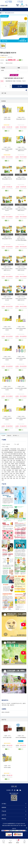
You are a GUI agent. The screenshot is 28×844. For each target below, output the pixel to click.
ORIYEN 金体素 (7, 119)
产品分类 (4, 811)
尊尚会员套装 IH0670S (7, 238)
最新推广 (10, 842)
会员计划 (4, 815)
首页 (3, 12)
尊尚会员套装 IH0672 (21, 119)
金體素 (2, 70)
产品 (3, 842)
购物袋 (17, 841)
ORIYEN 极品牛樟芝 (7, 737)
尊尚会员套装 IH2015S (7, 179)
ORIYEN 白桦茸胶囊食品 (21, 737)
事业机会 (4, 818)
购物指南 (4, 807)
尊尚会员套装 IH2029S (21, 179)
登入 (24, 842)
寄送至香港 (17, 5)
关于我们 (4, 803)
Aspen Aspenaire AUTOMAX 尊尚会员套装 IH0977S (21, 240)
